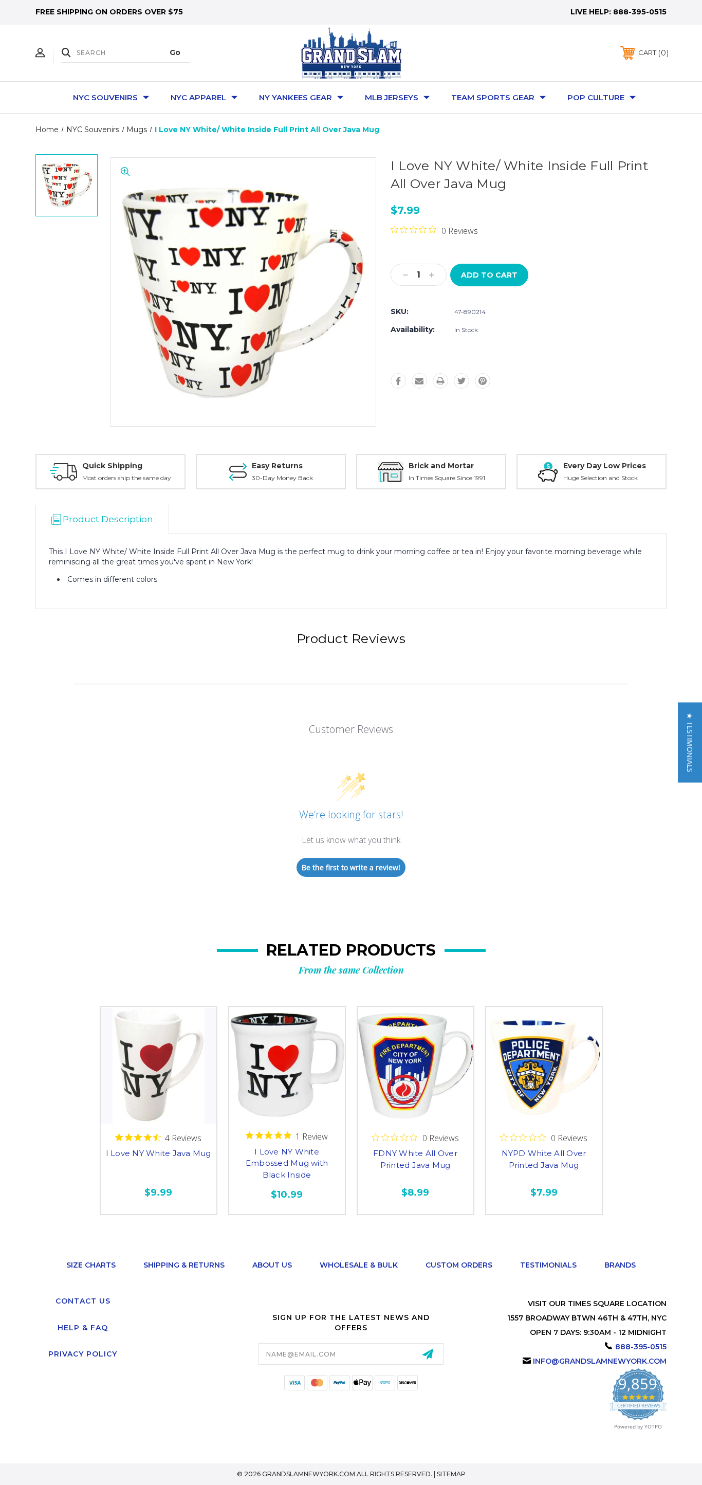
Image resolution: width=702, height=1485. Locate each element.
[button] (690, 743)
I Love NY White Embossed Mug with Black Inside (287, 1163)
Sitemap (451, 1474)
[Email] (419, 381)
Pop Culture (595, 97)
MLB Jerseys (391, 97)
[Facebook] (398, 381)
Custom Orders (459, 1265)
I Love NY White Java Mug (158, 1153)
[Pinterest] (482, 381)
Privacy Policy (82, 1354)
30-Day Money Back (282, 478)
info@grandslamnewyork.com (600, 1361)
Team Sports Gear (492, 97)
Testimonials (548, 1265)
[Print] (440, 381)
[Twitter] (461, 381)
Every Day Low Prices (604, 465)
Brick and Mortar (441, 465)
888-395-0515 (640, 11)
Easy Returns (277, 465)
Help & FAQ (83, 1327)
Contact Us (83, 1301)
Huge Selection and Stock (600, 478)
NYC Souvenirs (105, 97)
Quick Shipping (112, 465)
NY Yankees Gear (295, 97)
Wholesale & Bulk (359, 1265)
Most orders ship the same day (126, 478)
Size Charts (91, 1265)
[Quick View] (158, 1115)
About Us (272, 1265)
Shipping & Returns (184, 1265)
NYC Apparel (198, 97)
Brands (620, 1265)
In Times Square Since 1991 (447, 478)
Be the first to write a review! (351, 867)
